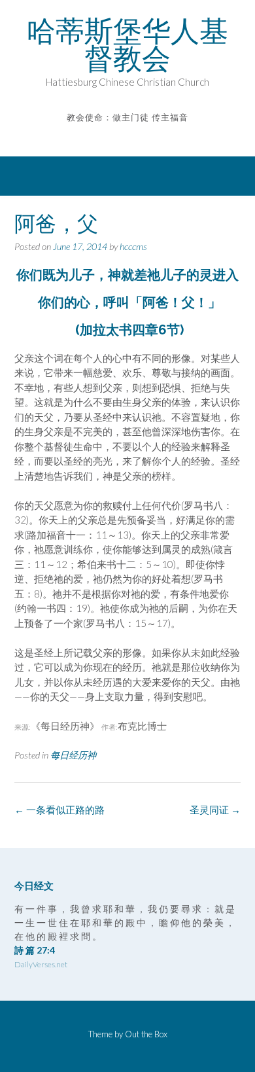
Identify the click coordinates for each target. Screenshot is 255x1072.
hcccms (133, 246)
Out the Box (146, 1034)
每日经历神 (73, 754)
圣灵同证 (215, 809)
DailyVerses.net (40, 964)
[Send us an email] (119, 136)
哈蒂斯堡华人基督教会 (127, 44)
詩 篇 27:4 (34, 950)
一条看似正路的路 (59, 809)
